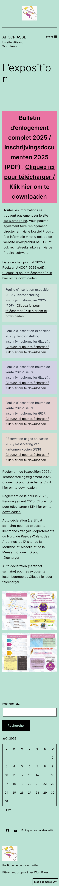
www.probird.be (15, 221)
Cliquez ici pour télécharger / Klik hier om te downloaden (26, 311)
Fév (8, 809)
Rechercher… (11, 703)
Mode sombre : (43, 881)
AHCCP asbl (14, 37)
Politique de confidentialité (20, 865)
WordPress (41, 872)
